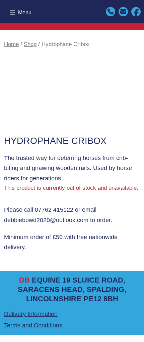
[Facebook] (136, 11)
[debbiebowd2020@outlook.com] (123, 11)
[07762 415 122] (110, 11)
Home (11, 44)
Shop (30, 44)
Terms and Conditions (33, 325)
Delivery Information (31, 314)
